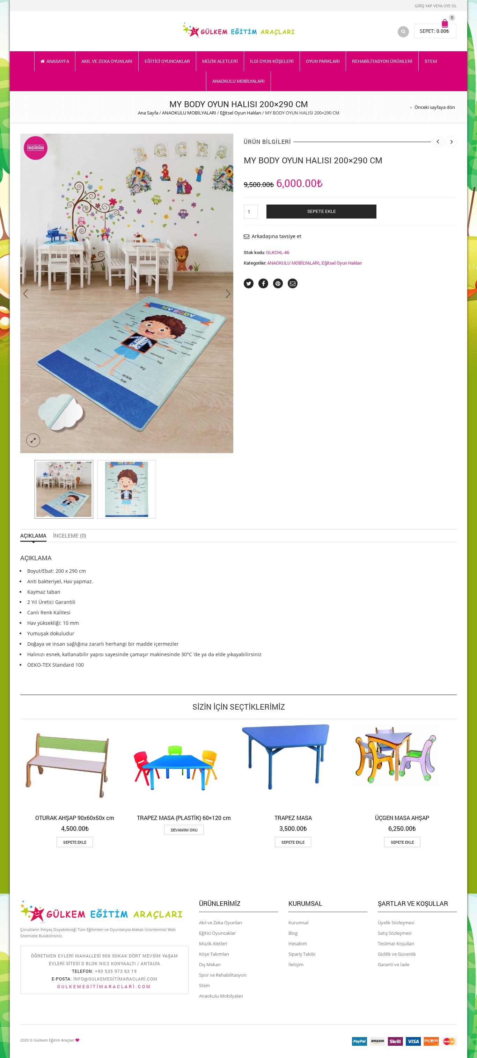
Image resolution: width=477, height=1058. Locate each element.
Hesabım (297, 943)
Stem (204, 985)
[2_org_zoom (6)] (126, 489)
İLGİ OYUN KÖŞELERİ (272, 61)
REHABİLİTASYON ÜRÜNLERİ (382, 61)
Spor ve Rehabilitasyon (223, 975)
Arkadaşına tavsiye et (276, 236)
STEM (431, 61)
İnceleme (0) (69, 535)
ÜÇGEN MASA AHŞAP (402, 817)
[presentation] (25, 293)
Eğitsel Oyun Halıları (240, 113)
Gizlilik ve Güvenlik (397, 954)
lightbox (33, 440)
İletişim (295, 964)
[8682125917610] (64, 489)
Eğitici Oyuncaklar (217, 933)
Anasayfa (57, 61)
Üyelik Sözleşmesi (396, 922)
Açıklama (33, 535)
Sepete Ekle (321, 211)
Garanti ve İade (393, 964)
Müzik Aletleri (213, 943)
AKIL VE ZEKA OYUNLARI (106, 61)
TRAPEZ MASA (293, 817)
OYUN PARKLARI (323, 61)
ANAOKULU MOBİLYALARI (238, 81)
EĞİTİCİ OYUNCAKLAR (167, 61)
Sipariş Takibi (301, 954)
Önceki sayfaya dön (434, 107)
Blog (293, 933)
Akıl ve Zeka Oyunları (220, 922)
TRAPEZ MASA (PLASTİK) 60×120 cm (184, 817)
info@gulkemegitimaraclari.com (115, 979)
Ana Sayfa (148, 113)
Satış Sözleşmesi (394, 933)
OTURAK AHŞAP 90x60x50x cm (74, 817)
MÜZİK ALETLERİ (220, 61)
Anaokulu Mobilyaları (221, 996)
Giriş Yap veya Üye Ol (436, 5)
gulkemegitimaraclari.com (104, 986)
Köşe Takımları (214, 954)
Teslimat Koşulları (396, 943)
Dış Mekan (210, 964)
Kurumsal (298, 922)
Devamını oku (184, 830)
